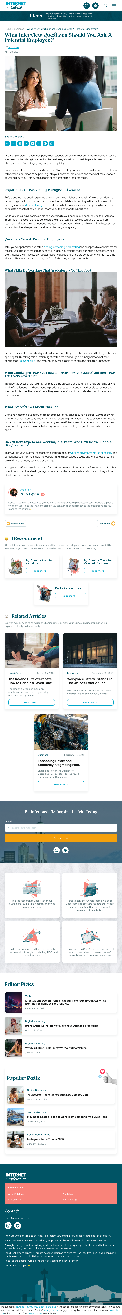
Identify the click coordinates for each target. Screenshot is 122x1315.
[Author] (43, 494)
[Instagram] (86, 5)
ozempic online (34, 1313)
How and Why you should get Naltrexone (35, 1306)
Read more (40, 570)
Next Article (105, 523)
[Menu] (113, 5)
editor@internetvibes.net (17, 1217)
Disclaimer (68, 1194)
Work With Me (15, 1194)
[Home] (16, 5)
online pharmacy (51, 1310)
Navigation (13, 1199)
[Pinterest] (95, 5)
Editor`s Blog (70, 1199)
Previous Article (17, 523)
